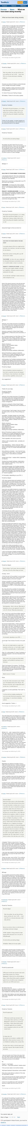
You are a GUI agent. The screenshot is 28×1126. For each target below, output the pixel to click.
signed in (3, 1122)
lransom (4, 757)
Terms (8, 1125)
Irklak (4, 711)
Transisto (5, 63)
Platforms (23, 5)
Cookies (13, 1125)
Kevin (4, 207)
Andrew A (5, 158)
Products (4, 5)
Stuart (4, 1005)
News (12, 9)
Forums (4, 9)
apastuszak (5, 899)
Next (18, 1117)
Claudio (4, 316)
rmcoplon (5, 1094)
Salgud (4, 21)
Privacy (4, 1125)
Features (13, 5)
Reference (23, 21)
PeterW (4, 101)
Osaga (4, 169)
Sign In (25, 2)
